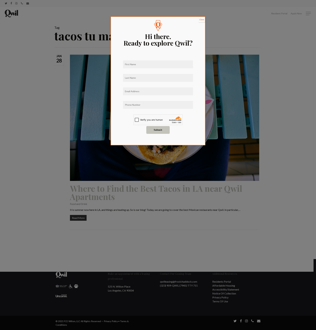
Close (201, 19)
